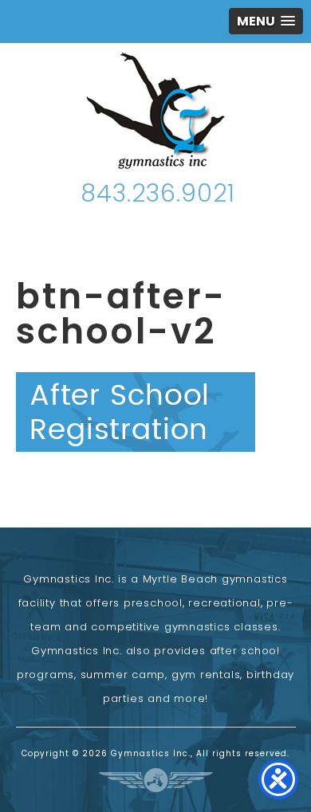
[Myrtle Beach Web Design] (156, 780)
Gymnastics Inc (155, 110)
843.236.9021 (158, 193)
